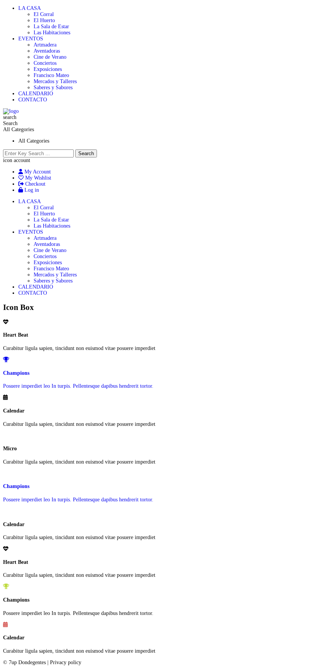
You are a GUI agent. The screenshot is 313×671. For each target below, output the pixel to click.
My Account (37, 172)
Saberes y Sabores (53, 87)
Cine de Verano (50, 57)
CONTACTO (32, 100)
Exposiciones (48, 69)
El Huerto (44, 20)
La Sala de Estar (51, 26)
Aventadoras (47, 51)
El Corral (44, 14)
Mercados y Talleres (55, 81)
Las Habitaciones (52, 32)
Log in (31, 190)
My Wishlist (37, 178)
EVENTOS (30, 39)
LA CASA (29, 8)
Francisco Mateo (51, 75)
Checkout (34, 184)
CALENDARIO (35, 93)
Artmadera (45, 45)
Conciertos (45, 63)
